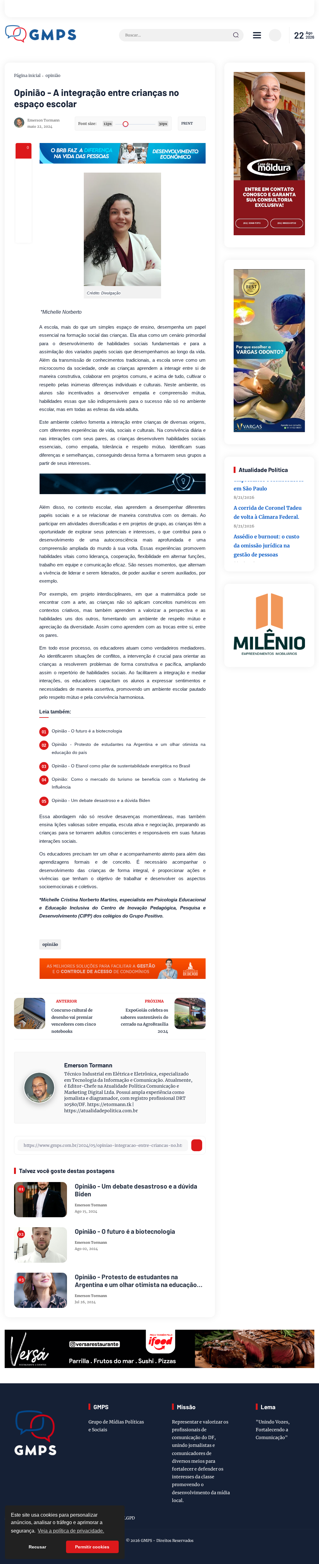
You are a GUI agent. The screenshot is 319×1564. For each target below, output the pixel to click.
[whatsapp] (23, 217)
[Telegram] (23, 200)
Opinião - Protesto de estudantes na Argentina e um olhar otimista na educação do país (128, 748)
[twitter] (281, 1519)
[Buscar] (236, 35)
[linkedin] (300, 1519)
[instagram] (290, 1519)
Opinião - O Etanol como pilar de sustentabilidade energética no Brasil (121, 765)
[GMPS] (41, 41)
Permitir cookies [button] (92, 1546)
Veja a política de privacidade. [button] (71, 1530)
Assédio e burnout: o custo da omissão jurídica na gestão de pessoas (266, 533)
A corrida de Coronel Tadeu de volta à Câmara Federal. (268, 501)
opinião (52, 75)
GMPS (146, 1540)
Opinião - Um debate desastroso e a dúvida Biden (101, 800)
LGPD (129, 1518)
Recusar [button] (37, 1546)
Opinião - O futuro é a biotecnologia (87, 730)
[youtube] (310, 1519)
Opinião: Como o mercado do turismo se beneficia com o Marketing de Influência (128, 783)
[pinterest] (23, 234)
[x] (23, 183)
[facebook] (23, 167)
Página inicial (27, 75)
